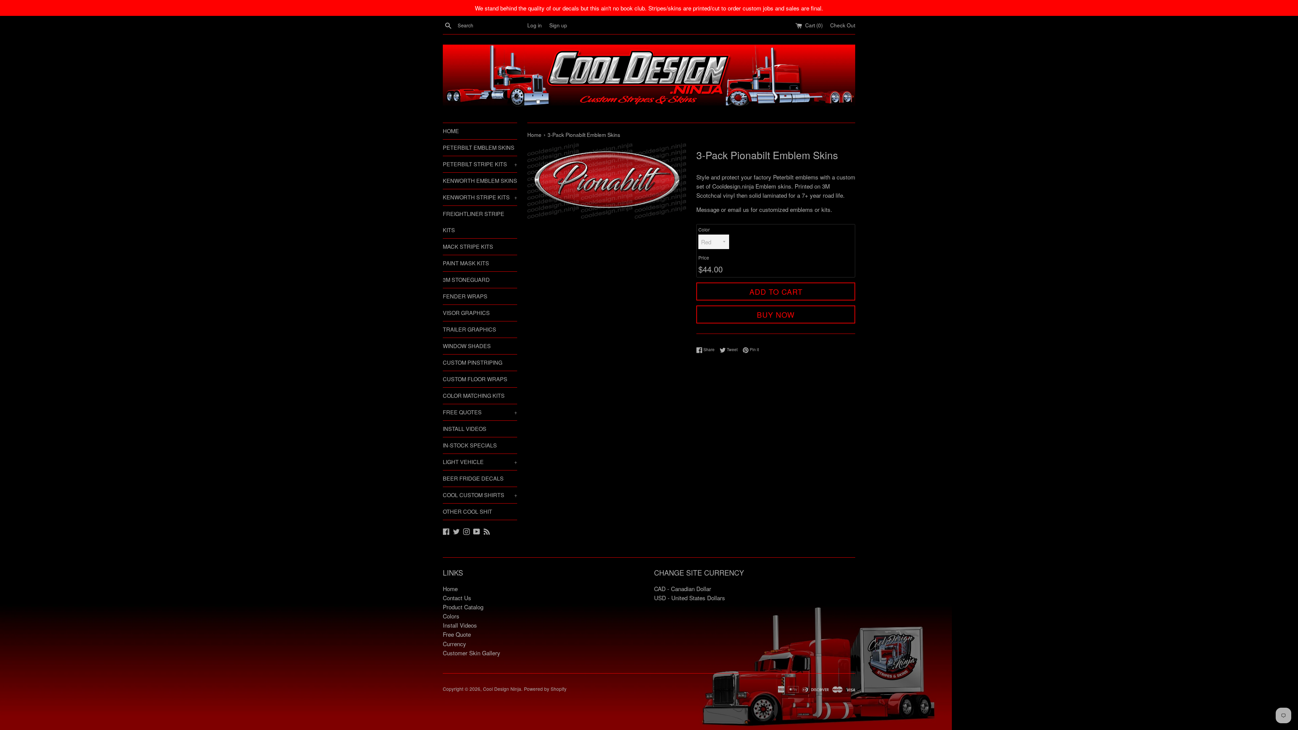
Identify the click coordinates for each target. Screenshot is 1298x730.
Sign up (558, 25)
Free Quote (457, 634)
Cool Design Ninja (502, 688)
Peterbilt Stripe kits (480, 164)
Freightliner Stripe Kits (473, 222)
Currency (454, 643)
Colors (451, 616)
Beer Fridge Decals (473, 478)
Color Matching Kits (474, 395)
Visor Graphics (466, 313)
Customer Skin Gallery (471, 653)
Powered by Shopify (545, 688)
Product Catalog (463, 607)
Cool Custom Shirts (480, 495)
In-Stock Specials (470, 445)
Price (703, 257)
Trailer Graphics (469, 329)
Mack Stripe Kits (468, 246)
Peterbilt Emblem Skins (478, 147)
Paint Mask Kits (466, 263)
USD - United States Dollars (689, 597)
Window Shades (467, 346)
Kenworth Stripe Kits (480, 197)
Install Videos (464, 429)
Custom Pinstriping (472, 362)
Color (704, 229)
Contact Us (457, 597)
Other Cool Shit (467, 511)
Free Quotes (480, 412)
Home (451, 131)
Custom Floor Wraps (475, 379)
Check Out (842, 25)
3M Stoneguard (466, 280)
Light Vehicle (480, 462)
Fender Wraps (465, 296)
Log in (534, 25)
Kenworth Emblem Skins (480, 181)
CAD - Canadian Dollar (682, 588)
